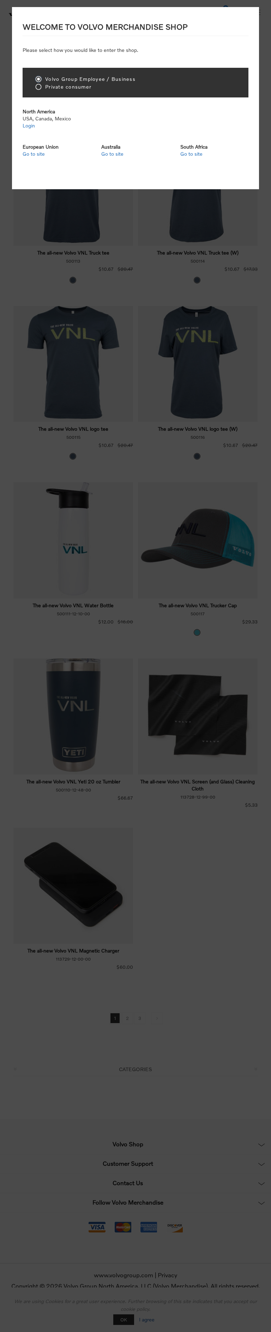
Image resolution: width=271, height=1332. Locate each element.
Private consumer (68, 87)
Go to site (34, 154)
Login (29, 126)
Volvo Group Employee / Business (90, 79)
